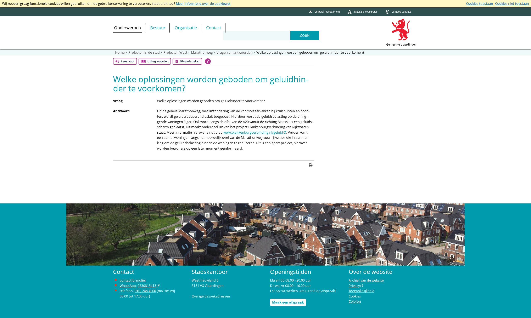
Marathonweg (202, 52)
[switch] (324, 12)
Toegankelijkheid (361, 291)
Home (120, 52)
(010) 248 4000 (145, 291)
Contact (213, 27)
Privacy (354, 285)
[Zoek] (304, 35)
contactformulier (133, 280)
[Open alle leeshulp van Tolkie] (208, 61)
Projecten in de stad (144, 52)
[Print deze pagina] (310, 165)
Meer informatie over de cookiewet (203, 3)
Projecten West (175, 52)
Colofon (355, 301)
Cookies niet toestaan (512, 3)
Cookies (355, 296)
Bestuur (157, 27)
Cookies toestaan (479, 3)
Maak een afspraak (288, 302)
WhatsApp (128, 285)
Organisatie (186, 27)
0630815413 (147, 285)
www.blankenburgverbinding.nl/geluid (253, 132)
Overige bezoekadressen (211, 296)
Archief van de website (366, 280)
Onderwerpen (127, 27)
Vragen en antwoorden (235, 52)
